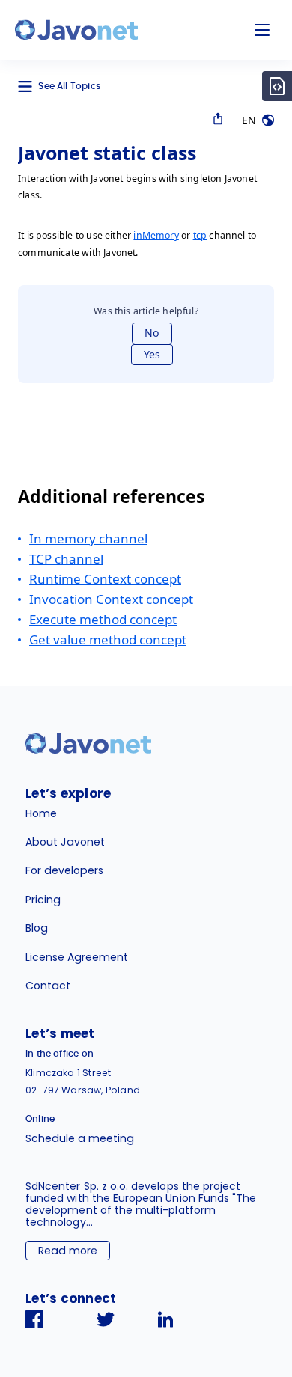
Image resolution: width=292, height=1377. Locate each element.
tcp (200, 235)
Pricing (43, 899)
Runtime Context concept (105, 578)
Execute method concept (103, 619)
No (152, 333)
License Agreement (76, 957)
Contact (47, 985)
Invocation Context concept (111, 599)
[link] (76, 29)
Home (41, 813)
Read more (67, 1250)
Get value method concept (107, 639)
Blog (36, 927)
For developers (64, 870)
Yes (152, 354)
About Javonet (65, 841)
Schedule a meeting (79, 1138)
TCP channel (66, 558)
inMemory (155, 235)
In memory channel (88, 538)
